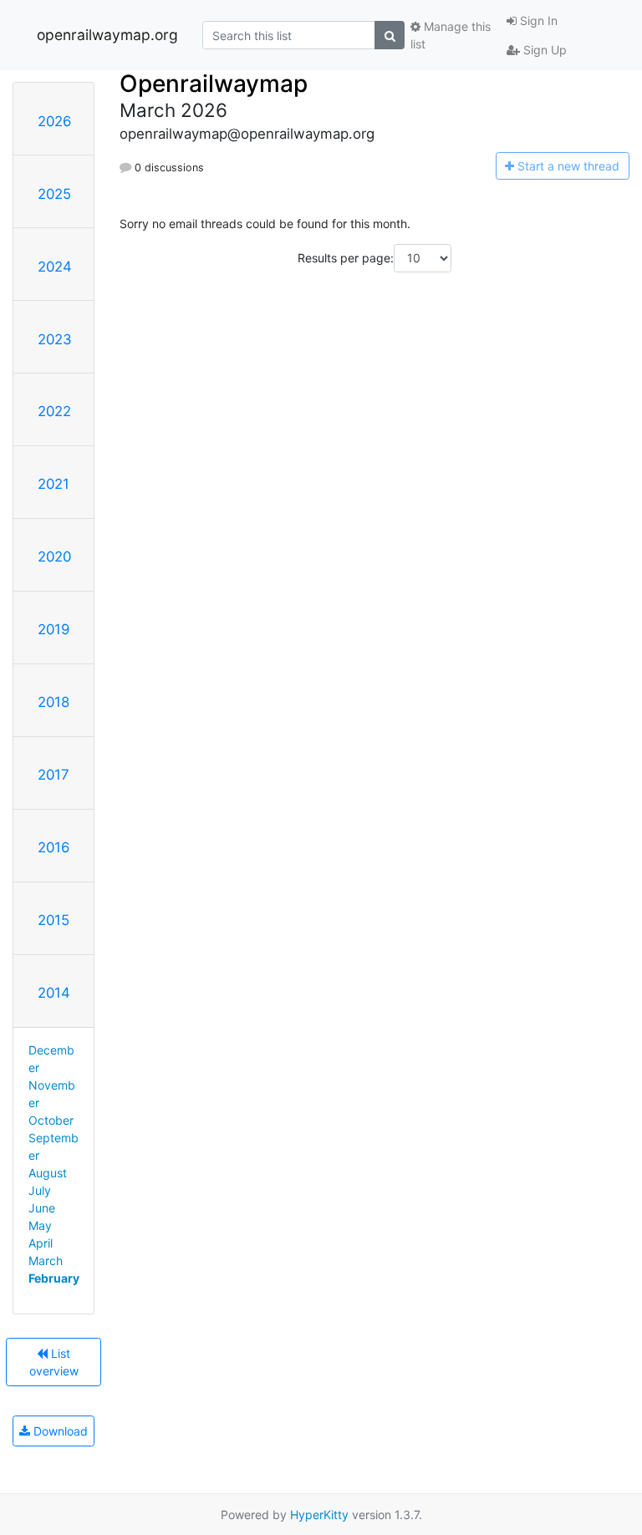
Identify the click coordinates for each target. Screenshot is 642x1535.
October (51, 1120)
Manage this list (450, 35)
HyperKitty (319, 1514)
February (53, 1278)
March (45, 1260)
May (40, 1225)
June (41, 1208)
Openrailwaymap (214, 83)
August (47, 1173)
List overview (54, 1362)
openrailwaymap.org (107, 34)
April (40, 1243)
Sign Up (543, 50)
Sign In (537, 20)
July (39, 1190)
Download (59, 1431)
